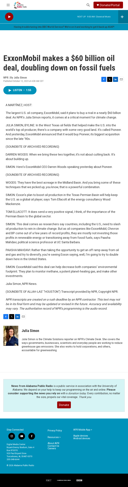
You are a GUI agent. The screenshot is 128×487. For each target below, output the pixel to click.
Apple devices (80, 436)
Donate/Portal (110, 5)
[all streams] (123, 16)
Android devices (81, 438)
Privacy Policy (55, 430)
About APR (53, 443)
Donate (64, 405)
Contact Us (53, 446)
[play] (9, 17)
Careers (52, 448)
